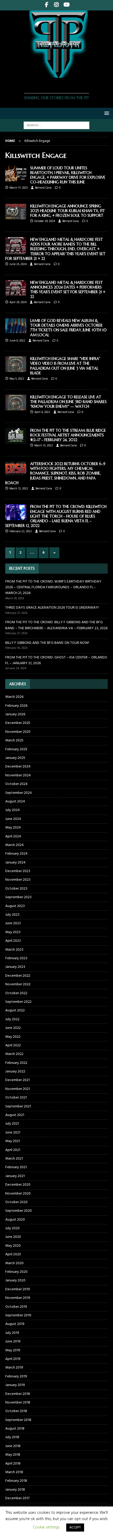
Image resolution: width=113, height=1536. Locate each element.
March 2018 (14, 1472)
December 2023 (17, 871)
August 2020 (15, 1220)
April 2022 (13, 1045)
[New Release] (15, 325)
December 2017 (17, 1498)
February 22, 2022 (20, 531)
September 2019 (18, 1315)
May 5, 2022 (16, 378)
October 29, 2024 (44, 221)
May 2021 (12, 1141)
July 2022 (12, 1019)
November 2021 (17, 1089)
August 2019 (14, 1324)
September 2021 (18, 1106)
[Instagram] (56, 5)
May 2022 (12, 1037)
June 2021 (12, 1133)
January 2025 (15, 758)
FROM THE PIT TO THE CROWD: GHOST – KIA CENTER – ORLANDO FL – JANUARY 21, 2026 (56, 660)
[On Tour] (15, 173)
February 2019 (16, 1376)
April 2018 (12, 1464)
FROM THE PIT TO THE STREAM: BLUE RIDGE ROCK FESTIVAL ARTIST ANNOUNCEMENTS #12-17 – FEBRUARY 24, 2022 (68, 435)
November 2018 (17, 1403)
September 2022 (18, 1002)
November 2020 (18, 1194)
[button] (106, 113)
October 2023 (16, 889)
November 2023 (17, 880)
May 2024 (13, 828)
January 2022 (15, 1072)
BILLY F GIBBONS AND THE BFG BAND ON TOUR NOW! (47, 643)
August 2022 (15, 1010)
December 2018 (17, 1394)
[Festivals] (15, 245)
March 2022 (14, 1054)
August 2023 (15, 906)
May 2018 (12, 1455)
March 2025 (14, 740)
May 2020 (13, 1246)
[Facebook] (46, 5)
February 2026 (16, 706)
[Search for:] (56, 125)
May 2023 (12, 932)
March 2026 (14, 697)
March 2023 (14, 950)
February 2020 (16, 1272)
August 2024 (15, 802)
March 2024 (14, 845)
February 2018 (16, 1481)
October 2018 (16, 1411)
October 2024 (16, 784)
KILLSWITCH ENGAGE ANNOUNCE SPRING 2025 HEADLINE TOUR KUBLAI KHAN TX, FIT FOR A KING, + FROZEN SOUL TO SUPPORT (67, 211)
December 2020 (17, 1185)
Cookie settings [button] (46, 1527)
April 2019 (12, 1359)
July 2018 (12, 1437)
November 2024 (18, 775)
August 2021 (14, 1115)
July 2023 (12, 915)
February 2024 (16, 854)
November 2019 (17, 1298)
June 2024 (13, 819)
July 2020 (12, 1228)
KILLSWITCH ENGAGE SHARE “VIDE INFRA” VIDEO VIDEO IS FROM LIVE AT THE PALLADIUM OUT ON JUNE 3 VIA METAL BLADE (65, 365)
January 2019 (15, 1385)
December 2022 (17, 976)
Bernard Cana (43, 187)
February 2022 (16, 1063)
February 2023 (16, 958)
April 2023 (13, 941)
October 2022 (16, 993)
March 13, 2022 (43, 445)
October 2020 (16, 1202)
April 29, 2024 (18, 302)
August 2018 (14, 1429)
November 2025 (17, 732)
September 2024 (18, 793)
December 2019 (17, 1289)
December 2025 (17, 723)
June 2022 (13, 1028)
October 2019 (16, 1307)
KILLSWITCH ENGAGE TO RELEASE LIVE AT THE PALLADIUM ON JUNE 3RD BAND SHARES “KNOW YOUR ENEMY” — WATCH (68, 402)
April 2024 (13, 836)
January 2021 (15, 1176)
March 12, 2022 (18, 488)
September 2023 (18, 897)
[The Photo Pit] (56, 75)
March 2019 (14, 1368)
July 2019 (12, 1333)
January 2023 (15, 967)
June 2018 (12, 1446)
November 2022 (17, 984)
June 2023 (13, 923)
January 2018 (15, 1490)
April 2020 (13, 1254)
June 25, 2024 (18, 264)
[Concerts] (15, 512)
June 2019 (12, 1342)
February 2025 (16, 749)
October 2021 (16, 1098)
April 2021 (12, 1150)
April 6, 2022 (42, 412)
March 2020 (14, 1263)
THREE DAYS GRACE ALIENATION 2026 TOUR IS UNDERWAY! (52, 608)
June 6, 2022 (17, 340)
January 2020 (15, 1280)
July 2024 (12, 810)
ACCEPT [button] (75, 1527)
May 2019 (12, 1350)
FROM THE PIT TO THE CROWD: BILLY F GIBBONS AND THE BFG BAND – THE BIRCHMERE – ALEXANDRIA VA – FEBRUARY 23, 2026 (56, 625)
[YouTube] (66, 5)
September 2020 (18, 1211)
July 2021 (12, 1124)
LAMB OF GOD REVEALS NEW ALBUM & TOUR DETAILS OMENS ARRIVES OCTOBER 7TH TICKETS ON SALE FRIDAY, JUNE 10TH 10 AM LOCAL (68, 327)
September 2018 (18, 1420)
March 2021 (14, 1159)
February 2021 (16, 1167)
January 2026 (15, 714)
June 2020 (13, 1237)
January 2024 (15, 863)
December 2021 (17, 1080)
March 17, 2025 (18, 187)
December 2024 (17, 767)
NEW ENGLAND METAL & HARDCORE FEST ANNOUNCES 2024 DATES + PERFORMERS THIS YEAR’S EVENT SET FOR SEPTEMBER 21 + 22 (67, 289)
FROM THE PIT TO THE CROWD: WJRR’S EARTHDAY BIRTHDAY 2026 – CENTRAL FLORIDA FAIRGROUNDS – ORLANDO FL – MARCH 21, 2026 (53, 587)
